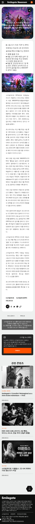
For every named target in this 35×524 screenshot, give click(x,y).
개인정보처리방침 (21, 514)
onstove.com (10, 287)
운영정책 (13, 514)
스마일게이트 (5, 514)
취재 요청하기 (11, 316)
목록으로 (22, 316)
